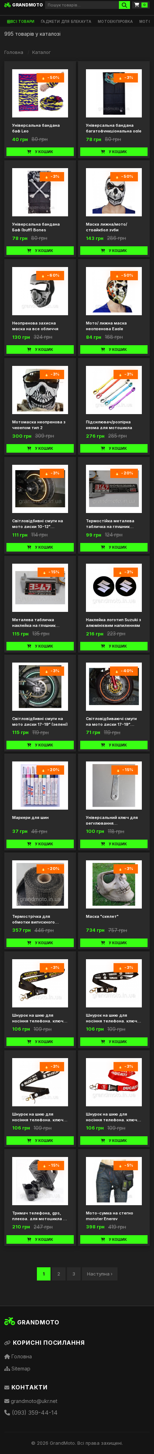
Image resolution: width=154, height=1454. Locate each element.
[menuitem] (20, 21)
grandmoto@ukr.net (33, 1401)
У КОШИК (44, 152)
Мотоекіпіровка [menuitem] (115, 21)
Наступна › (99, 1274)
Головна (13, 52)
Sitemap (20, 1368)
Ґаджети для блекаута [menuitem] (66, 21)
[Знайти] (124, 5)
